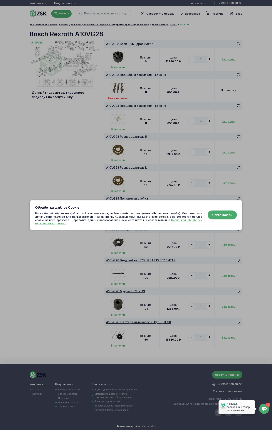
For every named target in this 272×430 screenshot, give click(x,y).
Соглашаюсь (222, 215)
